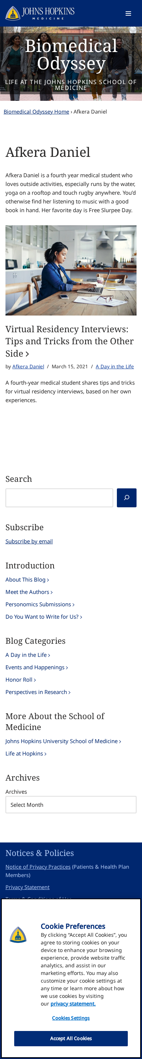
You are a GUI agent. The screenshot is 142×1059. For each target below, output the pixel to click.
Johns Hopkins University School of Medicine (61, 741)
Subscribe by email (29, 541)
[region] (71, 978)
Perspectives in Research (36, 691)
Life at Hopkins (24, 753)
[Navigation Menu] (128, 13)
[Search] (127, 497)
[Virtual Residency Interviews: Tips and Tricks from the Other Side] (71, 270)
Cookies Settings (71, 1018)
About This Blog (25, 579)
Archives (16, 791)
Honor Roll (18, 679)
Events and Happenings (34, 667)
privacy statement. (73, 1003)
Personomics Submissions (38, 604)
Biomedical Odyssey (71, 54)
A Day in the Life (115, 366)
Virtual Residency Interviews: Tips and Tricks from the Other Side (69, 341)
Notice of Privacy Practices (38, 866)
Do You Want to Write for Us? (42, 616)
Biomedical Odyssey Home (36, 111)
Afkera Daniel (28, 366)
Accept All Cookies (71, 1038)
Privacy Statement (27, 887)
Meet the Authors (27, 591)
